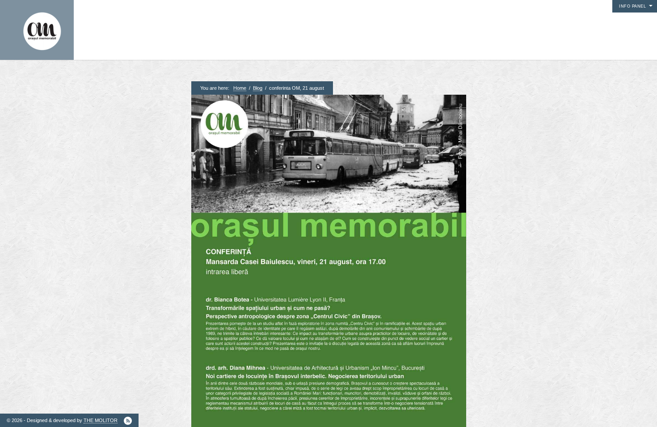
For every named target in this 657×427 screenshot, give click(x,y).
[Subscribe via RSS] (128, 421)
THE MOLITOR (101, 420)
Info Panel (632, 6)
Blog (257, 88)
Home (239, 88)
